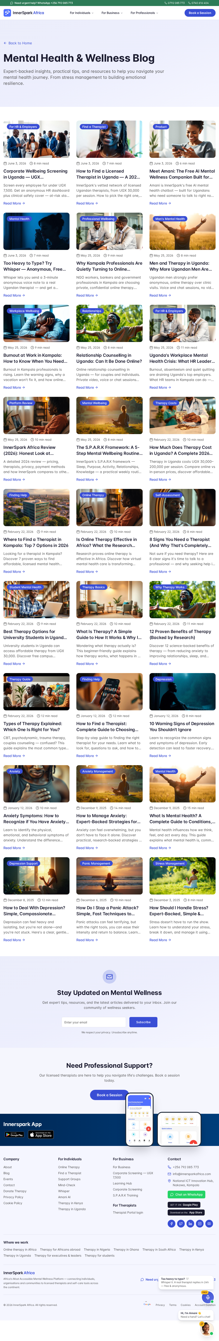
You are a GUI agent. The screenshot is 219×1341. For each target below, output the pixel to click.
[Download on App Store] (41, 1134)
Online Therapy (69, 1167)
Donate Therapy (15, 1191)
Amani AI (64, 1197)
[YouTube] (209, 1224)
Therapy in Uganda (72, 1209)
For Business (111, 13)
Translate (147, 1304)
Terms (172, 1305)
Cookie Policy (12, 1203)
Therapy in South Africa (159, 1249)
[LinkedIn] (190, 1224)
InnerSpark (18, 1273)
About (7, 1167)
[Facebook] (171, 1224)
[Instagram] (200, 1224)
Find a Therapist (69, 1173)
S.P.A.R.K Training (125, 1195)
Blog (6, 1173)
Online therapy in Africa (20, 1249)
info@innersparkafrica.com (192, 1174)
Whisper (64, 1191)
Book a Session (200, 13)
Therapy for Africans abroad (60, 1249)
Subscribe (143, 1022)
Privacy (160, 1305)
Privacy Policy (13, 1197)
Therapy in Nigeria (97, 1249)
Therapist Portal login (128, 1212)
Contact (9, 1185)
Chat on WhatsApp (189, 1194)
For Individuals (80, 13)
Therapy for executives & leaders (57, 1255)
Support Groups (69, 1179)
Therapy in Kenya (70, 1203)
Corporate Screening (127, 1189)
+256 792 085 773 (186, 1167)
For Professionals (143, 13)
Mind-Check (66, 1185)
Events (8, 1179)
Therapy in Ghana (126, 1249)
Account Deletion (205, 1305)
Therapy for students (99, 1255)
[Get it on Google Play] (14, 1134)
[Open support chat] (207, 1329)
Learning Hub (122, 1183)
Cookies (186, 1305)
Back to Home (20, 43)
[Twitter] (181, 1224)
